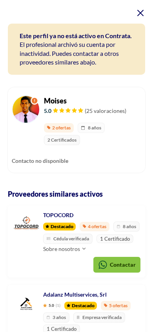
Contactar (123, 264)
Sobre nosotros (62, 248)
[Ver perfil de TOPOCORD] (26, 224)
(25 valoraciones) (105, 110)
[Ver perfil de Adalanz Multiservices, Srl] (26, 303)
